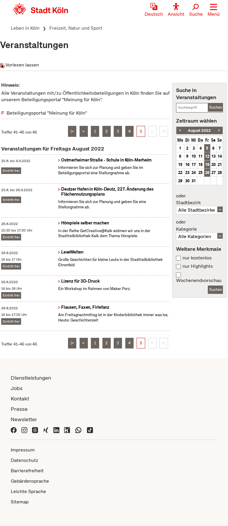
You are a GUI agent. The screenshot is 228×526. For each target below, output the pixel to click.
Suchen (215, 107)
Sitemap (19, 502)
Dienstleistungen (31, 377)
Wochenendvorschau (198, 280)
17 (193, 164)
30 (187, 180)
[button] (214, 10)
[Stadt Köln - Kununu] (67, 429)
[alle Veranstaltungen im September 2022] (219, 130)
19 (207, 164)
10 (193, 156)
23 (187, 172)
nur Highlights (198, 266)
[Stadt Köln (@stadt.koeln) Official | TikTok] (90, 429)
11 (200, 156)
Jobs (17, 388)
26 (207, 172)
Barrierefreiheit (27, 471)
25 (200, 172)
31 (193, 180)
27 (213, 172)
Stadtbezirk (188, 199)
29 (180, 180)
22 (180, 172)
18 (200, 164)
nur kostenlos (197, 258)
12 (207, 156)
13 (213, 156)
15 (180, 164)
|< (72, 131)
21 (220, 164)
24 (193, 172)
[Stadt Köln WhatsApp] (78, 429)
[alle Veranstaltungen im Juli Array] (180, 130)
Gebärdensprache (30, 481)
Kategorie (186, 225)
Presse (19, 408)
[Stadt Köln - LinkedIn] (56, 429)
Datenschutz (24, 460)
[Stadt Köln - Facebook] (14, 429)
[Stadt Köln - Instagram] (24, 429)
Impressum (23, 450)
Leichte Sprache (28, 491)
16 (187, 164)
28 (220, 172)
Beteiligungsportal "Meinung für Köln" (47, 113)
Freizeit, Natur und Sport (75, 28)
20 (213, 164)
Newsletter (24, 419)
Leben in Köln (25, 28)
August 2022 (199, 130)
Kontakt (20, 398)
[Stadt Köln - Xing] (46, 429)
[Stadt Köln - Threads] (35, 429)
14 (220, 156)
